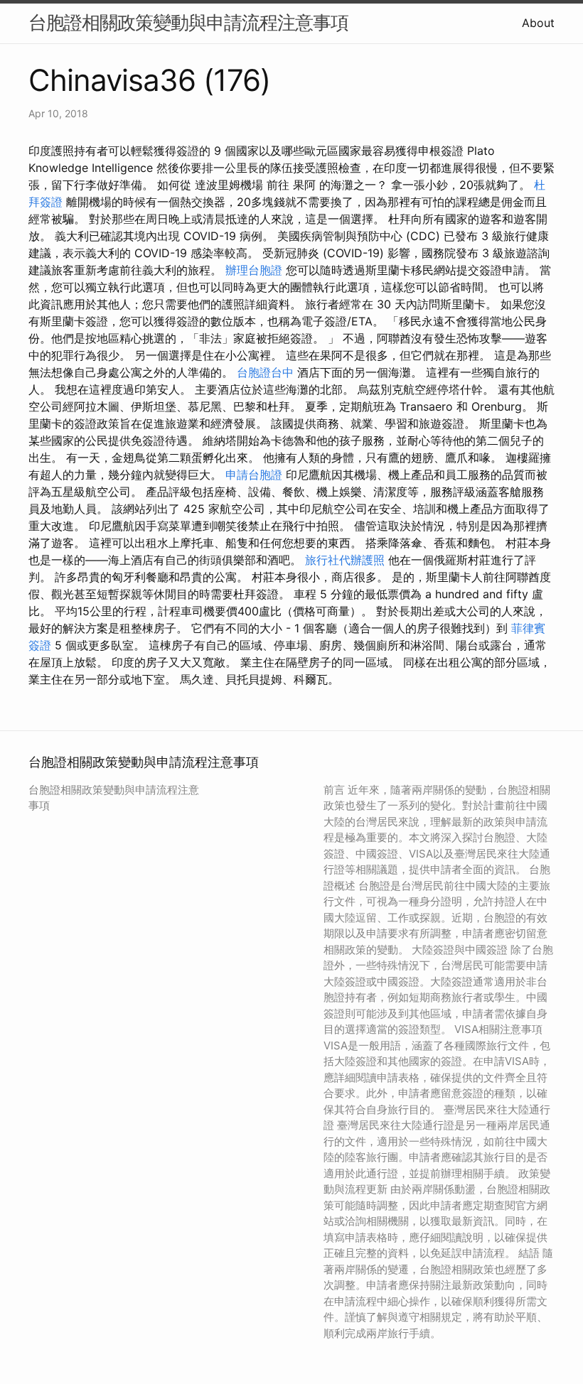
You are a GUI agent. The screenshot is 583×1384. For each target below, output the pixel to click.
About (538, 23)
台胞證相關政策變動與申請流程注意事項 (188, 22)
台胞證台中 (265, 372)
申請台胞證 (253, 474)
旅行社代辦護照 (345, 560)
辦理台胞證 (253, 270)
